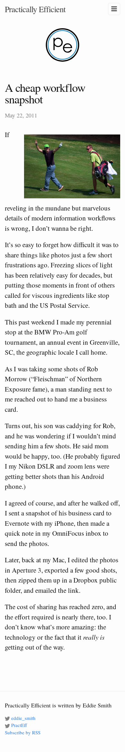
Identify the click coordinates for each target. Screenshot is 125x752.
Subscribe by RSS (22, 732)
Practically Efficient (35, 9)
